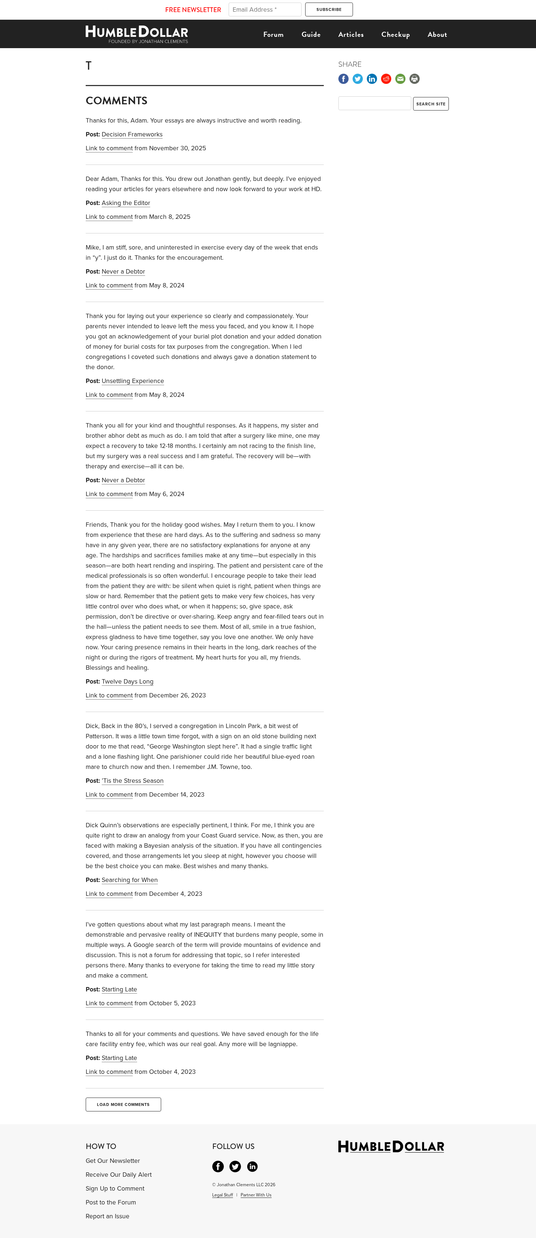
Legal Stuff (222, 1195)
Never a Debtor (123, 271)
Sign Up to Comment (115, 1188)
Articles (351, 34)
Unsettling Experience (133, 381)
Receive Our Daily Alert (119, 1175)
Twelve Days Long (128, 681)
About (437, 34)
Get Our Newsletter (113, 1161)
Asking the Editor (126, 203)
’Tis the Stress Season (133, 781)
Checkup (395, 34)
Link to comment (109, 148)
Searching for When (130, 880)
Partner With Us (256, 1195)
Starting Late (119, 989)
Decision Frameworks (132, 134)
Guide (311, 34)
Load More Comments (123, 1104)
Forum (273, 34)
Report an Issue (107, 1216)
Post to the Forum (111, 1202)
